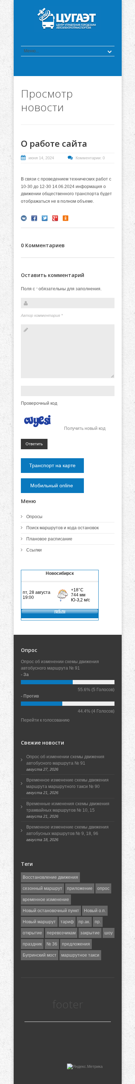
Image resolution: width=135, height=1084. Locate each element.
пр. (98, 921)
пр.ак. (84, 921)
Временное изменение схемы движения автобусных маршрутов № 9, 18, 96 (67, 830)
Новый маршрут (39, 921)
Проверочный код (39, 403)
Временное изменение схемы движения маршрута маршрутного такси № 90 (67, 783)
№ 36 (51, 944)
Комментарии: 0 (90, 158)
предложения (76, 944)
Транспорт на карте (52, 465)
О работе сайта (54, 143)
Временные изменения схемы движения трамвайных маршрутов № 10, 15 (67, 807)
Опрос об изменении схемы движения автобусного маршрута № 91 (65, 760)
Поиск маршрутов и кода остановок (62, 527)
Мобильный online (52, 485)
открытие (32, 932)
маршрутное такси (80, 955)
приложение (80, 888)
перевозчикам (61, 932)
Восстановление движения (50, 877)
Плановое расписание (49, 538)
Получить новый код (84, 428)
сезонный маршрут (42, 888)
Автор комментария (42, 315)
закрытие (90, 932)
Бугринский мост (40, 955)
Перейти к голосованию (45, 720)
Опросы (34, 516)
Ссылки (34, 550)
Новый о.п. (95, 910)
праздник (32, 944)
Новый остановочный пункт (51, 910)
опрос (103, 888)
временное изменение (46, 899)
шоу (108, 932)
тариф (67, 921)
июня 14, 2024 (41, 158)
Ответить (34, 444)
